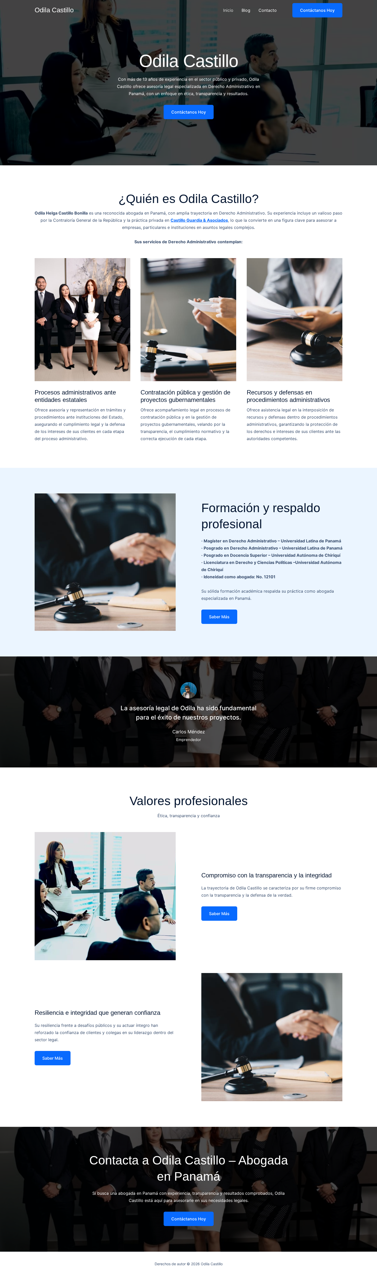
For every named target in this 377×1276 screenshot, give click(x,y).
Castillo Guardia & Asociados (199, 220)
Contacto (268, 10)
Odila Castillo (54, 10)
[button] (314, 10)
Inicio (228, 10)
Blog (246, 10)
